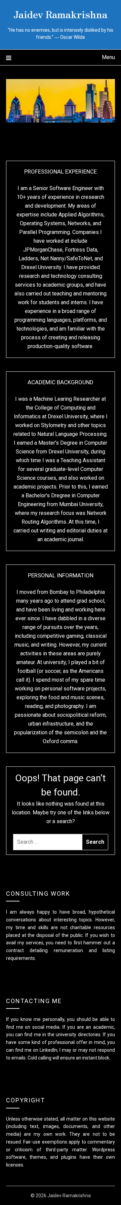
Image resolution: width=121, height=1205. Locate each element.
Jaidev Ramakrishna (60, 14)
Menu (108, 57)
